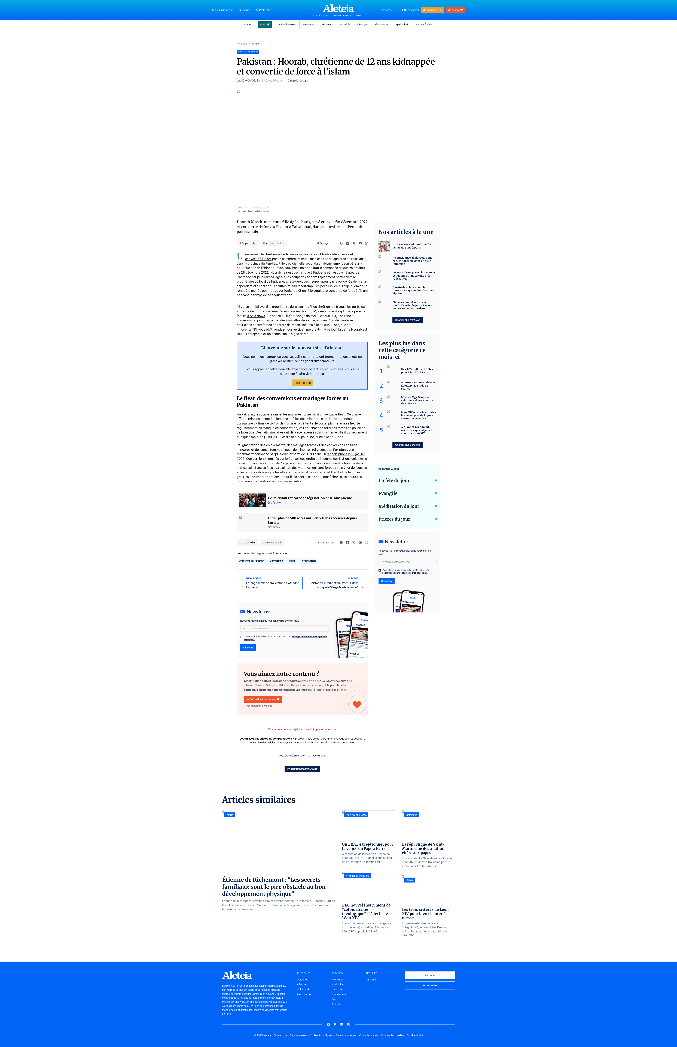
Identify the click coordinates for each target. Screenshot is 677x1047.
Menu (247, 24)
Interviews (309, 24)
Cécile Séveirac (274, 80)
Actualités (344, 24)
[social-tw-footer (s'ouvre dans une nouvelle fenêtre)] (341, 1024)
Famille (229, 814)
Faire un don (302, 383)
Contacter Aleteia (369, 1035)
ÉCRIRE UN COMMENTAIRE (302, 769)
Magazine (336, 989)
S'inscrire (248, 647)
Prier (262, 24)
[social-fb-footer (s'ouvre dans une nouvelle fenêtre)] (335, 1024)
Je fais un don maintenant (260, 699)
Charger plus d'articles (407, 320)
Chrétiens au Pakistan (251, 560)
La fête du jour (394, 480)
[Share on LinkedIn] (347, 243)
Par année (371, 979)
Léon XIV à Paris (423, 24)
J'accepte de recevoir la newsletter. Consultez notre (285, 638)
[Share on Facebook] (341, 243)
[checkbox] (241, 637)
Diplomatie (411, 814)
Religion (255, 43)
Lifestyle (362, 24)
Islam (292, 560)
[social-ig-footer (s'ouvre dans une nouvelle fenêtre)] (348, 1024)
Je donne (453, 10)
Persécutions (308, 560)
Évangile (388, 493)
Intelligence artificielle (357, 875)
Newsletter (337, 979)
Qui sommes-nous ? (300, 1035)
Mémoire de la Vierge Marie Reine (349, 15)
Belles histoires (287, 24)
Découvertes (381, 24)
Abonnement (338, 994)
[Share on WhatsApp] (366, 243)
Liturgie (409, 880)
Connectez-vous (317, 755)
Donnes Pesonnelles (392, 1035)
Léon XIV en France (356, 814)
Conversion (276, 560)
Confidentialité (415, 1035)
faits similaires (273, 432)
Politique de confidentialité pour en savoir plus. (405, 572)
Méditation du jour (399, 506)
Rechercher (265, 10)
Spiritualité (402, 24)
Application (337, 984)
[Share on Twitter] (353, 243)
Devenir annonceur (346, 1035)
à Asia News (256, 316)
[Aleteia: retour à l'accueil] (338, 8)
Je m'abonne (430, 10)
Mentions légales (323, 1035)
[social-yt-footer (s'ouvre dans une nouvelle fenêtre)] (328, 1024)
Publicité (336, 1004)
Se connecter (411, 10)
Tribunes (326, 24)
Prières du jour (394, 519)
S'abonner (429, 975)
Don (333, 999)
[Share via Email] (360, 243)
